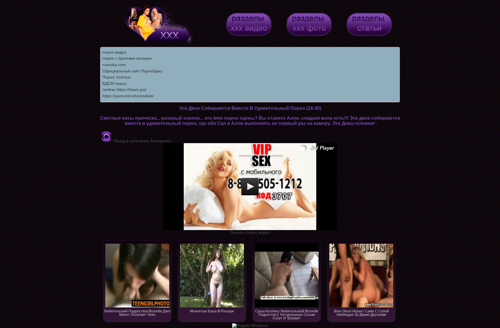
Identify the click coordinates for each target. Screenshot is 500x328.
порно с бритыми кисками (127, 58)
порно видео (114, 52)
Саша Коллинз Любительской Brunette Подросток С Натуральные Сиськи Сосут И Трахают (286, 314)
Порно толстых (116, 77)
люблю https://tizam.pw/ (124, 89)
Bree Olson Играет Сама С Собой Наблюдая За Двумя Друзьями (361, 313)
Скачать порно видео (250, 232)
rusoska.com (114, 64)
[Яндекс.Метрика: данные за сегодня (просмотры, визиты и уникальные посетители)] (250, 325)
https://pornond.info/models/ (128, 96)
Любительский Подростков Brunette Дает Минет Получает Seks (137, 313)
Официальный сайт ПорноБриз (132, 71)
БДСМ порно (114, 83)
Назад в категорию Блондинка (142, 141)
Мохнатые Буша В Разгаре (212, 311)
